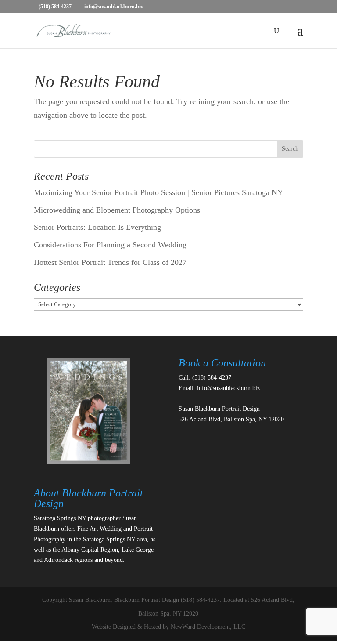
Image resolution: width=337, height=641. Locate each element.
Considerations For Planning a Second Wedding (110, 244)
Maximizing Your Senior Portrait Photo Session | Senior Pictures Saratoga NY (158, 192)
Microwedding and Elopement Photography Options (117, 210)
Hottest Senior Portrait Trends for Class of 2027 (110, 262)
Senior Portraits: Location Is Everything (97, 227)
